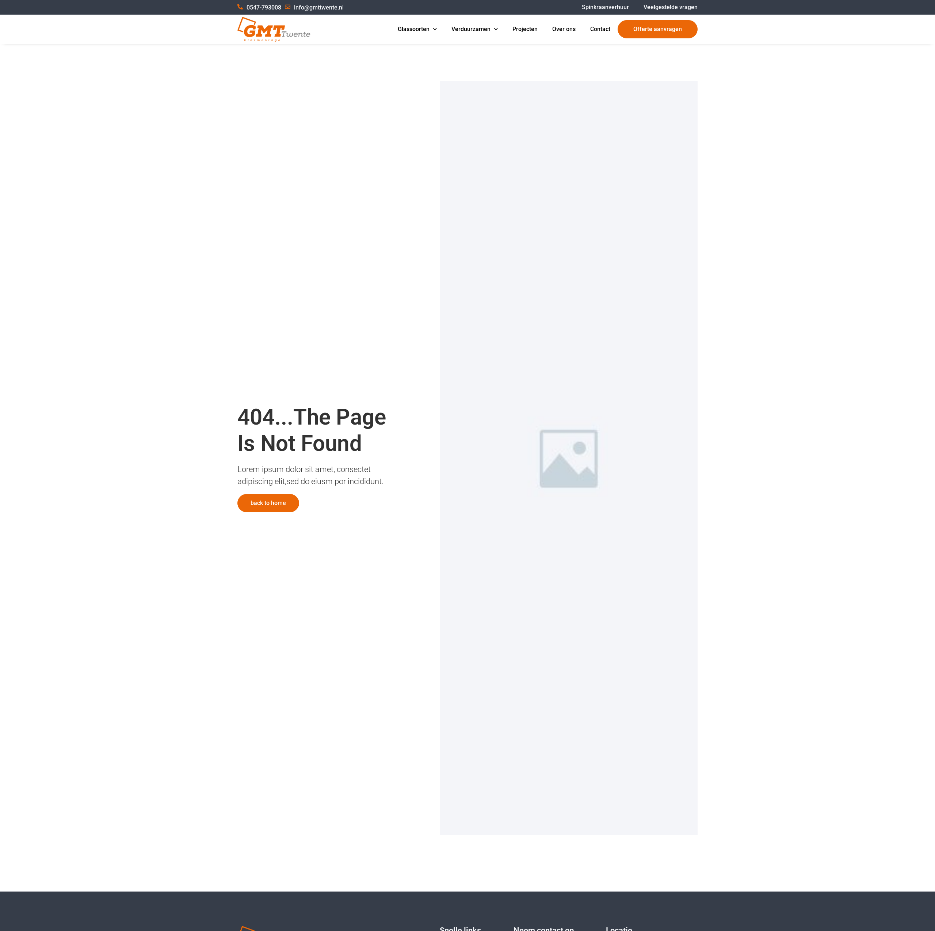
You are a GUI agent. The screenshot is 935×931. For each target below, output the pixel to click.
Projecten (525, 29)
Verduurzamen (471, 29)
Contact (600, 29)
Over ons (564, 29)
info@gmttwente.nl (319, 7)
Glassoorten (414, 29)
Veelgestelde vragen (671, 7)
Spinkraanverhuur (605, 7)
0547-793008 (264, 7)
